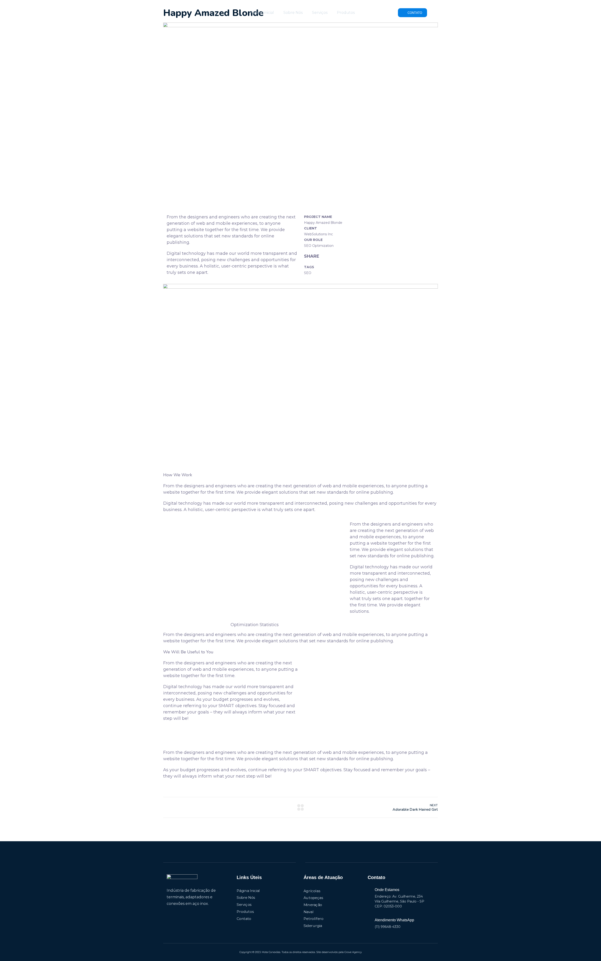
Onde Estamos (387, 890)
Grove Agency (353, 952)
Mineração (313, 905)
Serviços (319, 12)
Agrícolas (312, 891)
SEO (307, 273)
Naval (309, 912)
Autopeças (313, 898)
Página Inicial (262, 12)
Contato (244, 918)
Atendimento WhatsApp (394, 920)
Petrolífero (314, 919)
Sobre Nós (293, 12)
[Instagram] (177, 913)
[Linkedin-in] (168, 913)
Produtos (346, 12)
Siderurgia (313, 926)
